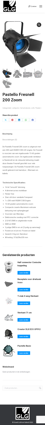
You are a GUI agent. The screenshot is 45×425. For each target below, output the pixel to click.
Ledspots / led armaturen (21, 108)
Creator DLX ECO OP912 (29, 329)
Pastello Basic (24, 346)
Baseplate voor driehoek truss (29, 281)
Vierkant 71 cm (25, 313)
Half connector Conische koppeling (29, 264)
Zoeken (40, 388)
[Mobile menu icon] (40, 6)
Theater (38, 108)
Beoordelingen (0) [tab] (9, 140)
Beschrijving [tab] (7, 134)
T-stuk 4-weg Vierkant (28, 296)
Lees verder (23, 273)
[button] (39, 25)
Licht (32, 108)
